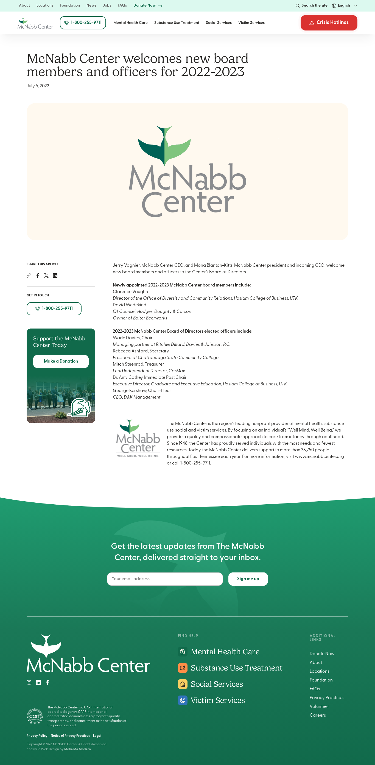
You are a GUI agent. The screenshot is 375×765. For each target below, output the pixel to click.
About (316, 663)
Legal (97, 736)
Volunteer (319, 707)
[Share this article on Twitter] (46, 275)
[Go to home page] (88, 671)
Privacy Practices (327, 698)
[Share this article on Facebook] (37, 275)
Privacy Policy (37, 736)
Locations (319, 671)
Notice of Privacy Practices (70, 736)
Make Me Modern (77, 749)
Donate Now (322, 654)
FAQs (315, 689)
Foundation (321, 680)
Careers (318, 715)
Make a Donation (61, 361)
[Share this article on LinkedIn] (55, 275)
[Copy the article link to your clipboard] (28, 275)
